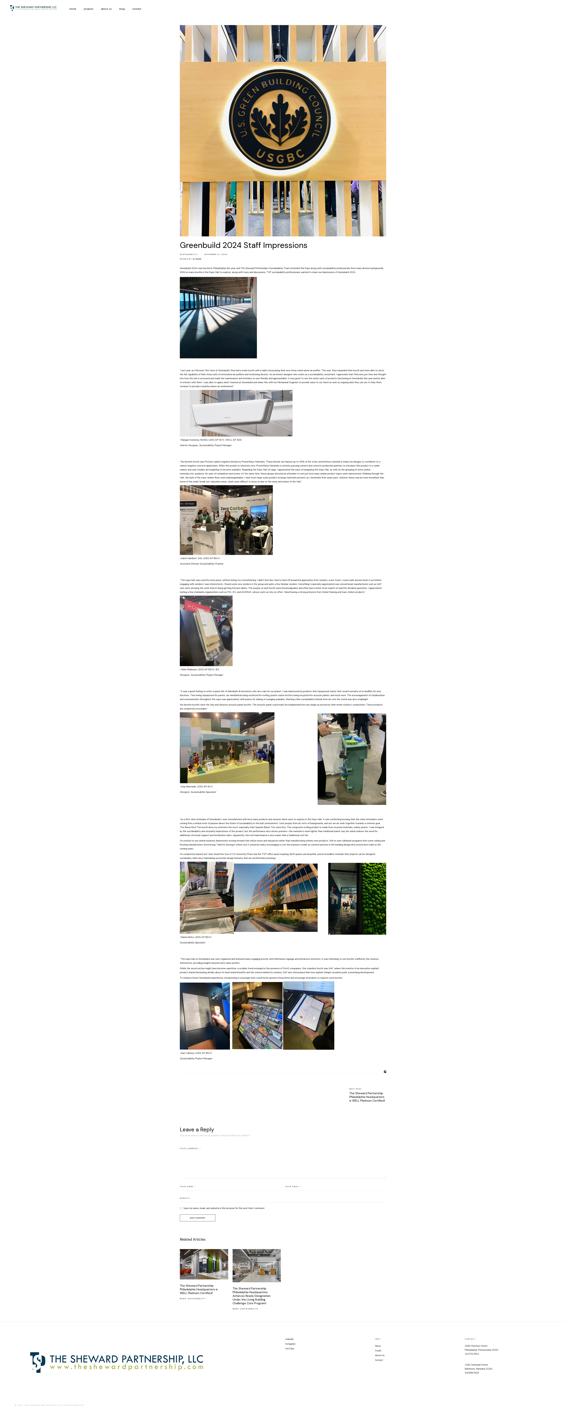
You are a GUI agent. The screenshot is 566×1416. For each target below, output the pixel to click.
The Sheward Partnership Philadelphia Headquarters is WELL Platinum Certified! (199, 1289)
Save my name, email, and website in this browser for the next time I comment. (224, 1208)
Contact (379, 1360)
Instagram (290, 1343)
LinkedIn (289, 1339)
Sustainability (189, 254)
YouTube (289, 1348)
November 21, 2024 (215, 254)
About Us (380, 1355)
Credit (378, 1350)
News (183, 1299)
